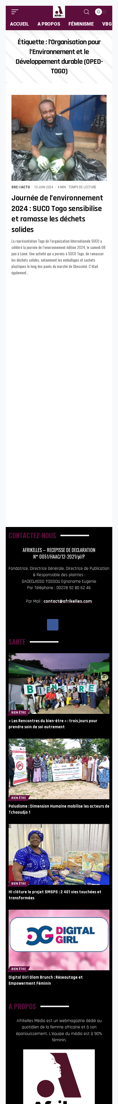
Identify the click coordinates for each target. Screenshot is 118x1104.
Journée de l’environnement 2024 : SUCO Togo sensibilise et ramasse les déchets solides (57, 214)
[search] (86, 11)
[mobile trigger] (16, 11)
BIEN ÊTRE (18, 712)
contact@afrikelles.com (68, 601)
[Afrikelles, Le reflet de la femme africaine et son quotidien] (59, 12)
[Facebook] (52, 624)
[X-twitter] (65, 624)
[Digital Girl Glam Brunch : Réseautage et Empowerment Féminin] (59, 940)
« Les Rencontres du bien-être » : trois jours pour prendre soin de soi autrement (53, 724)
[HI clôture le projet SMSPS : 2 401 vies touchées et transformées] (59, 854)
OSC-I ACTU (20, 187)
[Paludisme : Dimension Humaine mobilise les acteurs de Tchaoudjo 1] (59, 769)
